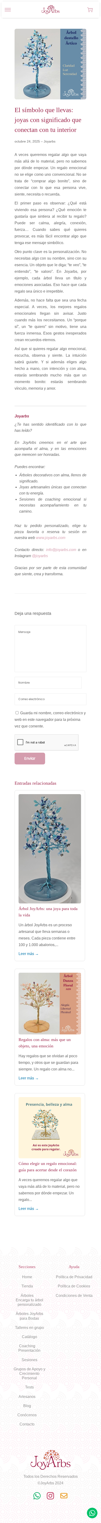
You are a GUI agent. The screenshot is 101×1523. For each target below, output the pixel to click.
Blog (27, 1406)
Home (27, 1277)
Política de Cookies (74, 1286)
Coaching (27, 1346)
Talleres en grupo (29, 1328)
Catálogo (29, 1337)
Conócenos (27, 1415)
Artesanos (27, 1397)
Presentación (29, 1350)
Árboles (27, 1296)
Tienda (27, 1286)
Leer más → (29, 954)
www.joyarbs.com (50, 538)
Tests (29, 1387)
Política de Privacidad (74, 1277)
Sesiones (29, 1360)
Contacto (27, 1424)
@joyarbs (40, 556)
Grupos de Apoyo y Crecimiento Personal (29, 1373)
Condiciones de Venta (74, 1296)
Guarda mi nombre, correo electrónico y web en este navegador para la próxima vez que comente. (50, 719)
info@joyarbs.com (61, 550)
